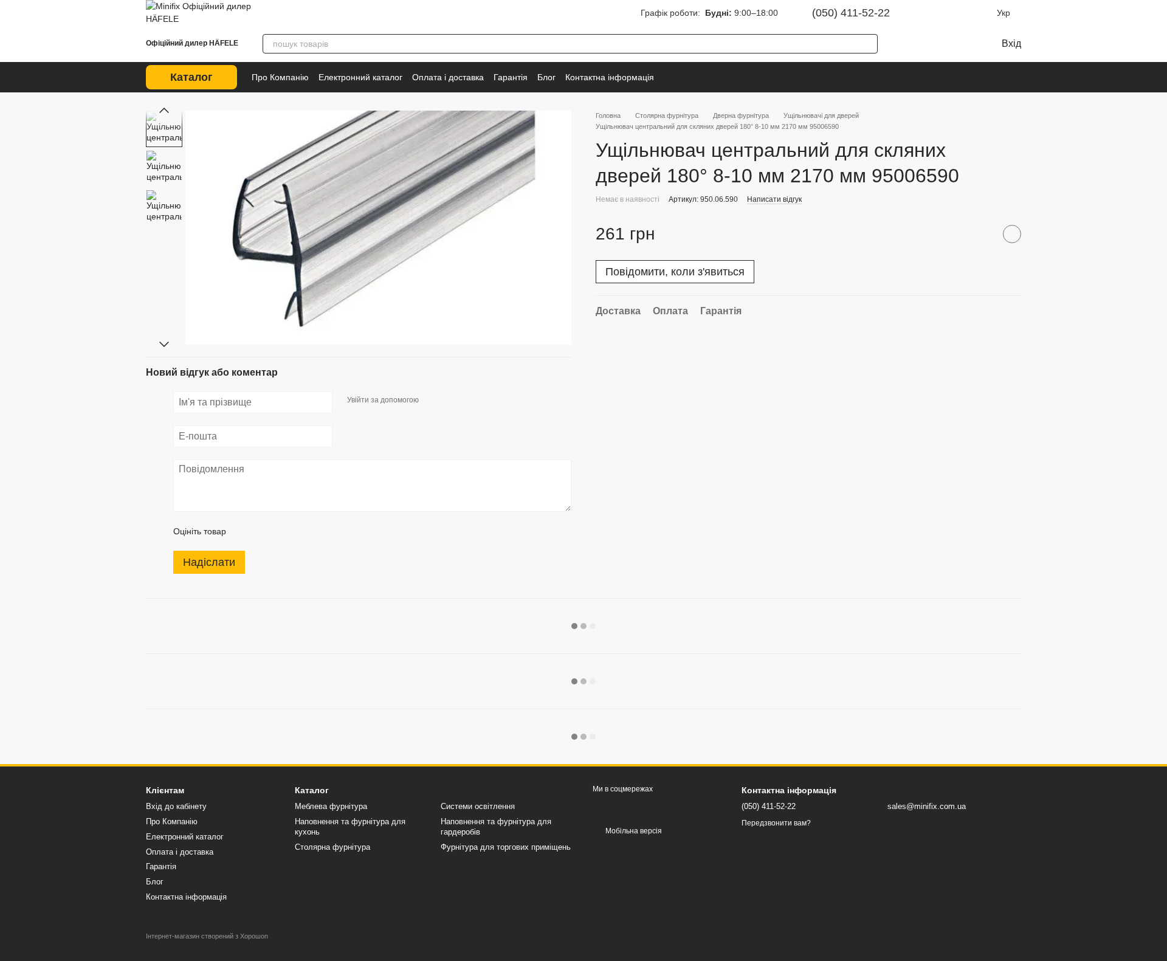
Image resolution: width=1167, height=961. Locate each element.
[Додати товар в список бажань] (1012, 234)
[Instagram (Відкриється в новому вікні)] (930, 13)
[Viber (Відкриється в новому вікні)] (981, 13)
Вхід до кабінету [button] (176, 806)
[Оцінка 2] (265, 531)
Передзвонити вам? (776, 823)
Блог (546, 77)
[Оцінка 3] (285, 531)
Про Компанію (280, 77)
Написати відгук (774, 199)
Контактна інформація (609, 77)
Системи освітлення (478, 806)
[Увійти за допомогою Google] (451, 400)
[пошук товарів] (868, 43)
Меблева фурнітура (331, 806)
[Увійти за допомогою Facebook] (432, 400)
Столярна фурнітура (332, 847)
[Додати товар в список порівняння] (981, 234)
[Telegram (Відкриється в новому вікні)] (964, 13)
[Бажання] (932, 44)
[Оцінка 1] (246, 531)
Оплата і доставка (448, 77)
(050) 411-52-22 (851, 12)
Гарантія (511, 77)
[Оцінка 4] (304, 531)
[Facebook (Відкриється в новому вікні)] (947, 13)
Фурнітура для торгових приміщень (506, 847)
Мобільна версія (633, 831)
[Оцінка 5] (324, 531)
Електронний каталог (360, 77)
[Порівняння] (908, 44)
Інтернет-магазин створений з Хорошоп (207, 936)
